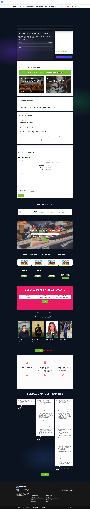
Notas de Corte (56, 212)
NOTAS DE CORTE (51, 79)
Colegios (64, 6)
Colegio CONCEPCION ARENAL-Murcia (28, 409)
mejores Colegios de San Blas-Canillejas (55, 72)
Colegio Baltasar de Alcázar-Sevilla (65, 469)
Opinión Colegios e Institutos (63, 368)
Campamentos (21, 6)
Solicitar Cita (53, 107)
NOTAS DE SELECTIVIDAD (27, 79)
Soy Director (45, 139)
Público (35, 236)
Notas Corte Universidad (35, 497)
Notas (45, 6)
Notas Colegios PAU (34, 495)
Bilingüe (54, 236)
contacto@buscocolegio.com (68, 490)
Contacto (74, 6)
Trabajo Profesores (39, 6)
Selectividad (51, 212)
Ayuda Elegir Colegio (53, 6)
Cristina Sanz (21, 339)
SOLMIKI (24, 270)
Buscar (14, 6)
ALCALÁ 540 (38, 270)
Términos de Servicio (43, 507)
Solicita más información (64, 57)
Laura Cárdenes (64, 339)
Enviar (22, 195)
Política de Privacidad (34, 507)
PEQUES (52, 270)
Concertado (42, 236)
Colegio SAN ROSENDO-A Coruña (46, 439)
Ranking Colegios (49, 497)
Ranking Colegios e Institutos (45, 368)
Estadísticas (45, 380)
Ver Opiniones (45, 474)
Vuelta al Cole (62, 212)
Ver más (24, 276)
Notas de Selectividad (63, 380)
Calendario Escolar (31, 39)
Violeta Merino (49, 339)
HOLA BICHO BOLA (65, 271)
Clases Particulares (30, 6)
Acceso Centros (48, 488)
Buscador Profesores (49, 493)
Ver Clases (39, 350)
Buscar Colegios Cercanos (62, 51)
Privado (48, 236)
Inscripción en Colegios (35, 490)
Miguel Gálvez (35, 339)
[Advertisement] (45, 15)
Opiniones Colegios (49, 499)
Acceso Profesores (49, 495)
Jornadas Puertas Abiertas (35, 488)
